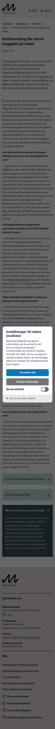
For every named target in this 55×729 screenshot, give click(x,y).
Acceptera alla (27, 372)
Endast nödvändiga (27, 381)
